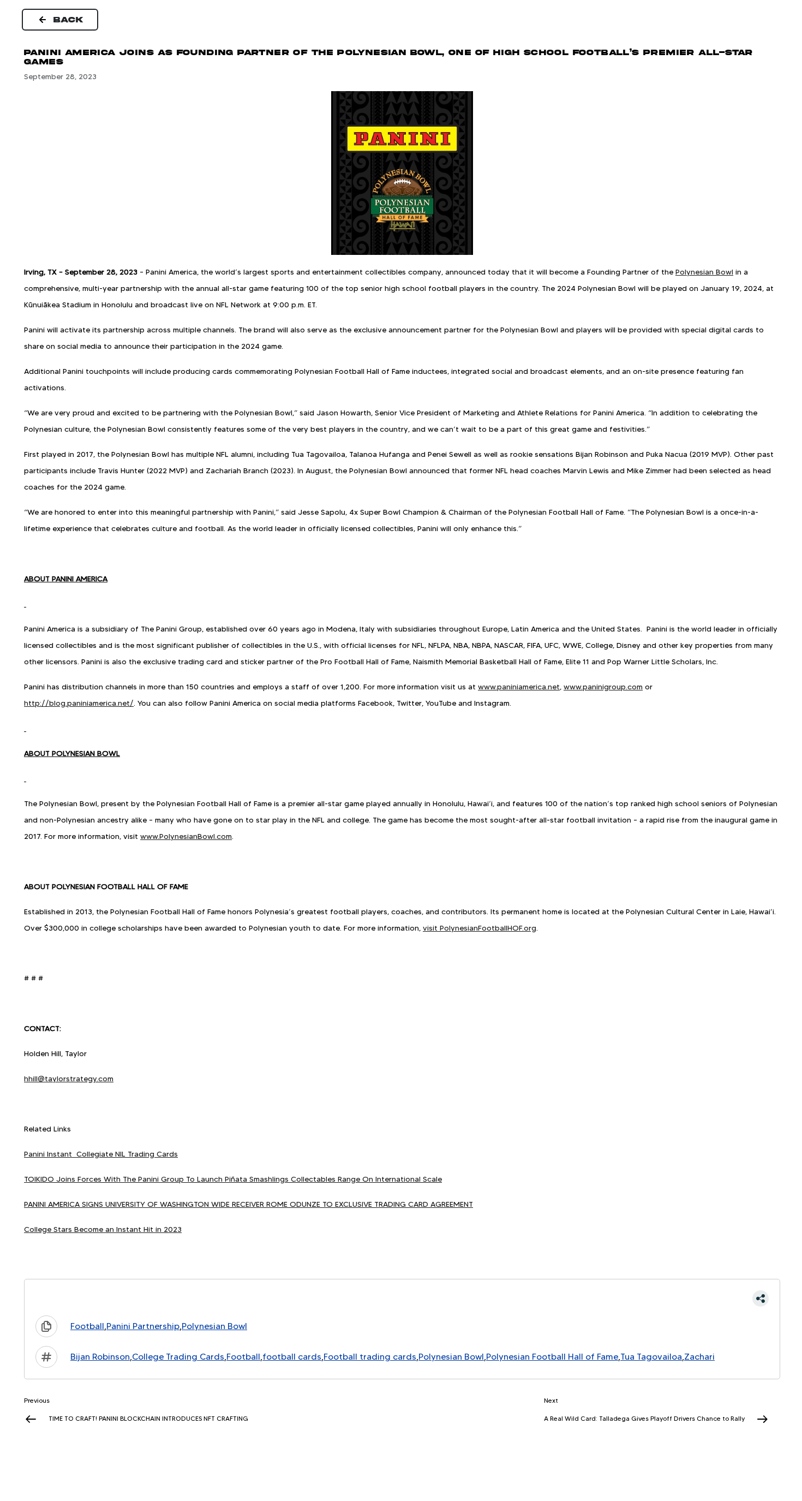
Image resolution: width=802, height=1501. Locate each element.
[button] (402, 1298)
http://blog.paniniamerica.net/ (79, 703)
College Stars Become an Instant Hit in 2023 (103, 1229)
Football (87, 1326)
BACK (68, 20)
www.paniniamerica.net (519, 687)
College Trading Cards (178, 1356)
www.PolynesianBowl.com (186, 836)
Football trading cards (370, 1356)
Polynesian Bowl (704, 272)
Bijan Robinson (100, 1356)
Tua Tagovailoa (651, 1356)
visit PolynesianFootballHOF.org (479, 928)
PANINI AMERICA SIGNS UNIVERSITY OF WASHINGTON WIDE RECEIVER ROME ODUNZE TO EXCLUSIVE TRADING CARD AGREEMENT (248, 1204)
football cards (291, 1356)
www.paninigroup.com (603, 687)
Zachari (699, 1356)
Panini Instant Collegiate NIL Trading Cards (101, 1154)
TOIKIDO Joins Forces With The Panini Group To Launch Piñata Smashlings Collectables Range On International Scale (233, 1179)
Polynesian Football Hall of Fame (552, 1356)
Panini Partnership (142, 1326)
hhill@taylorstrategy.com (68, 1078)
